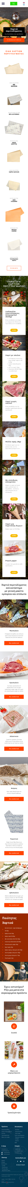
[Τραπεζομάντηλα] (14, 1106)
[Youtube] (20, 1161)
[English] (24, 2)
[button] (3, 3)
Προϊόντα (5, 1126)
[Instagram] (24, 1161)
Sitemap (4, 1157)
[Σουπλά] (14, 1026)
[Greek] (24, 4)
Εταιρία (17, 1146)
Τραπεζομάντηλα (14, 1113)
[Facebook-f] (17, 1161)
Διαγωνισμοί (20, 1165)
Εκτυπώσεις (19, 1126)
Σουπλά (14, 1033)
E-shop (4, 1146)
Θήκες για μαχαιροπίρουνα (14, 1072)
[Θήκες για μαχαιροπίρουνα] (14, 1064)
